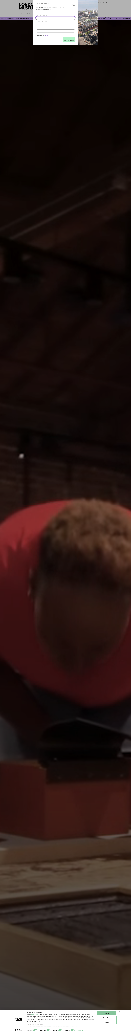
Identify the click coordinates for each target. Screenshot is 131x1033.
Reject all (107, 1022)
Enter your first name (41, 15)
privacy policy (48, 35)
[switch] (48, 1030)
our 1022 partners (35, 1014)
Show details (80, 1030)
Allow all (107, 1013)
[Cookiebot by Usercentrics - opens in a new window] (18, 1030)
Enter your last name (41, 21)
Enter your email (40, 27)
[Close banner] (119, 1011)
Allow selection (107, 1017)
